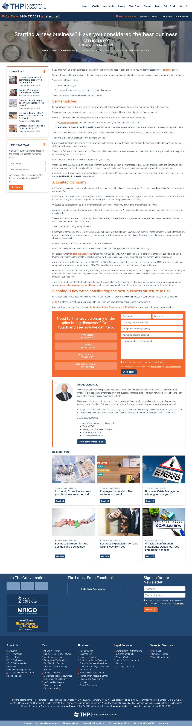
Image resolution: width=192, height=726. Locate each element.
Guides (121, 6)
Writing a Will (122, 657)
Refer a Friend (14, 676)
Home (85, 6)
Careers (147, 6)
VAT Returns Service (53, 657)
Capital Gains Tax (52, 672)
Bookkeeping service (53, 685)
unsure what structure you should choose (79, 285)
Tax (44, 645)
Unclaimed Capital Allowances (58, 676)
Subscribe (16, 187)
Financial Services (161, 645)
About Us (12, 645)
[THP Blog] (41, 586)
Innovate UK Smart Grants (92, 672)
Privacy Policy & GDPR (144, 723)
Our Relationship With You (20, 669)
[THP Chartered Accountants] (24, 6)
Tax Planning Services (54, 663)
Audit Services (86, 651)
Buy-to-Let (156, 651)
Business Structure (88, 657)
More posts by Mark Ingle (91, 442)
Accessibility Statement (47, 723)
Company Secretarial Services (93, 663)
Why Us (95, 6)
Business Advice (69, 50)
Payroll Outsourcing (89, 685)
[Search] (187, 6)
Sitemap (27, 723)
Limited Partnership (68, 122)
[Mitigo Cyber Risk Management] (27, 611)
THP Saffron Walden (86, 364)
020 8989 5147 (87, 337)
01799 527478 (87, 367)
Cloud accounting (52, 688)
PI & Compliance (70, 723)
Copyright (163, 723)
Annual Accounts (52, 651)
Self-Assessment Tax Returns (57, 654)
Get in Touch (169, 6)
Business (84, 645)
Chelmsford (166, 16)
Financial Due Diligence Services (94, 666)
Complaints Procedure (93, 723)
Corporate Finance (159, 654)
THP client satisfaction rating (21, 672)
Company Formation (125, 666)
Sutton (155, 16)
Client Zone (134, 6)
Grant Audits (85, 669)
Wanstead (144, 16)
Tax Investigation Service (55, 679)
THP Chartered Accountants (91, 589)
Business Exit (86, 654)
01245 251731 (87, 357)
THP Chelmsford (86, 354)
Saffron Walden (181, 16)
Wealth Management (161, 657)
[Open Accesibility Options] (181, 6)
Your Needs (108, 6)
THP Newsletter (19, 144)
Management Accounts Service (94, 676)
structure (167, 70)
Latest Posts (17, 71)
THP (57, 302)
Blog (157, 6)
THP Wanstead (86, 334)
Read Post (60, 501)
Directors (12, 666)
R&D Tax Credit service (54, 682)
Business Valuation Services (93, 660)
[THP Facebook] (27, 586)
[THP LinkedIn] (13, 586)
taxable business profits (81, 254)
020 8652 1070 (87, 347)
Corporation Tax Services (55, 660)
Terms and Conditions (119, 723)
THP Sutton (86, 344)
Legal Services (123, 645)
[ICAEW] (27, 599)
